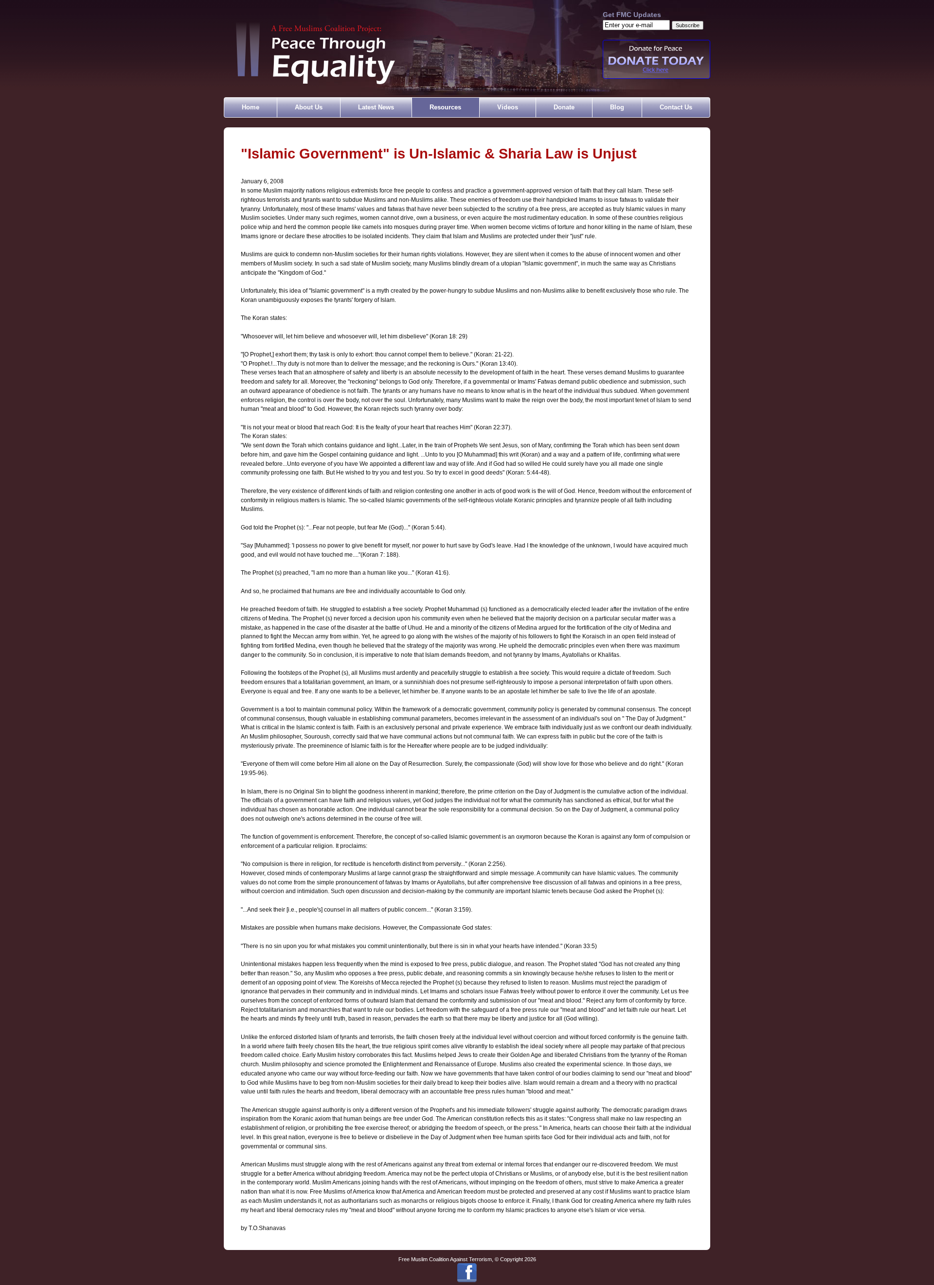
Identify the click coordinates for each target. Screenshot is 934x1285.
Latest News (376, 107)
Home (250, 107)
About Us (309, 107)
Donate (564, 107)
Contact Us (676, 107)
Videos (507, 107)
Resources (445, 107)
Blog (617, 107)
